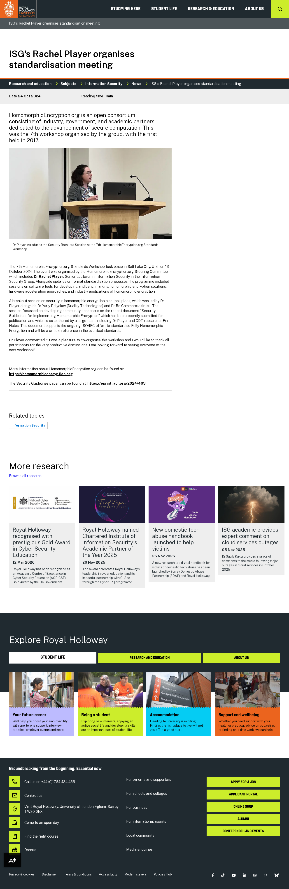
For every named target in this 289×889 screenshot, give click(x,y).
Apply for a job (243, 782)
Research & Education (211, 9)
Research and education (30, 84)
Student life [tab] (52, 657)
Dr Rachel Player (48, 276)
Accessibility (108, 874)
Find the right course (41, 836)
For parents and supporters (148, 779)
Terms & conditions (78, 874)
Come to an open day (41, 822)
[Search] (280, 9)
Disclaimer (49, 874)
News (136, 84)
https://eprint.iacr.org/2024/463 (116, 383)
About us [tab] (241, 658)
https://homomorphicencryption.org (41, 374)
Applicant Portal (243, 794)
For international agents (146, 821)
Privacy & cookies (22, 874)
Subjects (68, 84)
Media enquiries (139, 849)
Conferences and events (243, 831)
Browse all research (25, 476)
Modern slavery (135, 874)
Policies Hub (163, 874)
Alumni (243, 819)
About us (254, 9)
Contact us (33, 795)
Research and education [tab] (150, 658)
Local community (140, 835)
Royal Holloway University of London (18, 9)
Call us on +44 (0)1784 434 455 (49, 782)
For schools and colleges (146, 793)
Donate (30, 850)
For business (136, 807)
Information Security (103, 84)
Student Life (164, 9)
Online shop (243, 807)
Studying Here (125, 9)
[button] (212, 875)
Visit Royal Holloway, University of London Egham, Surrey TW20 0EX (71, 809)
